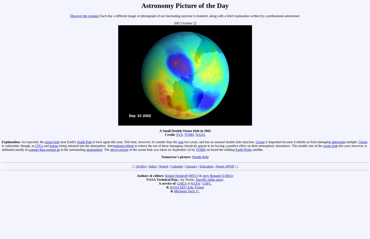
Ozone (260, 142)
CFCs (39, 146)
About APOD (224, 166)
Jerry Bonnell (212, 176)
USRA (227, 176)
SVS (179, 135)
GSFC (207, 183)
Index (153, 166)
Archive (141, 166)
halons (54, 146)
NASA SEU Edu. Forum (187, 187)
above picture (119, 149)
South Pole (84, 142)
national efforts (124, 146)
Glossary (191, 166)
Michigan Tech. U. (187, 191)
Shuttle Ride (200, 157)
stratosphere (94, 149)
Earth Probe (244, 149)
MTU (193, 176)
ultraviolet (338, 142)
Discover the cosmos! (84, 16)
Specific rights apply (209, 179)
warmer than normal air (44, 149)
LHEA (181, 183)
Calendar (177, 166)
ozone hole (52, 142)
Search (163, 166)
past (181, 142)
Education (206, 166)
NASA (200, 135)
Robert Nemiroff (176, 176)
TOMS (189, 135)
